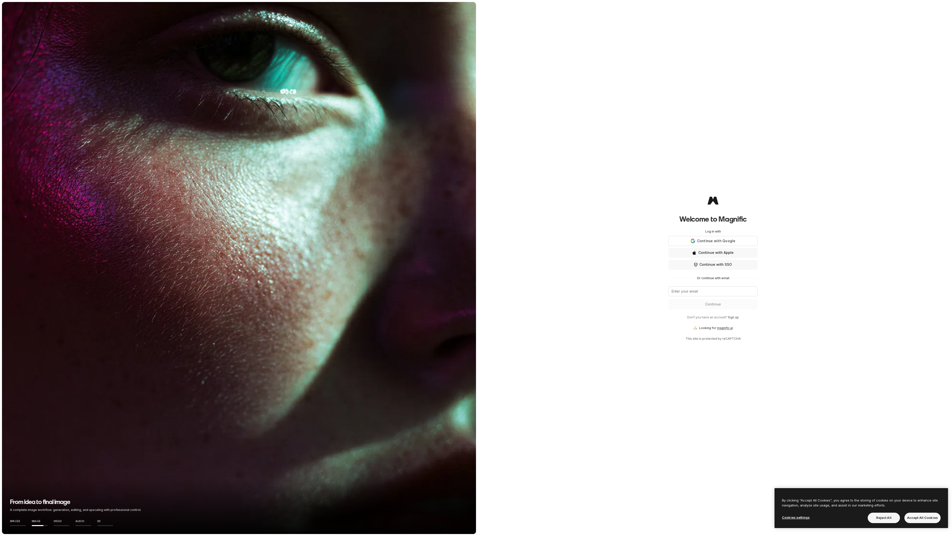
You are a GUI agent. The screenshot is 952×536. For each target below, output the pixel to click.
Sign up (733, 317)
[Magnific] (713, 200)
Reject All (884, 518)
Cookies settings (796, 517)
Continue (713, 304)
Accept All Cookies (922, 518)
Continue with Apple (716, 252)
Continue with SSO (715, 264)
